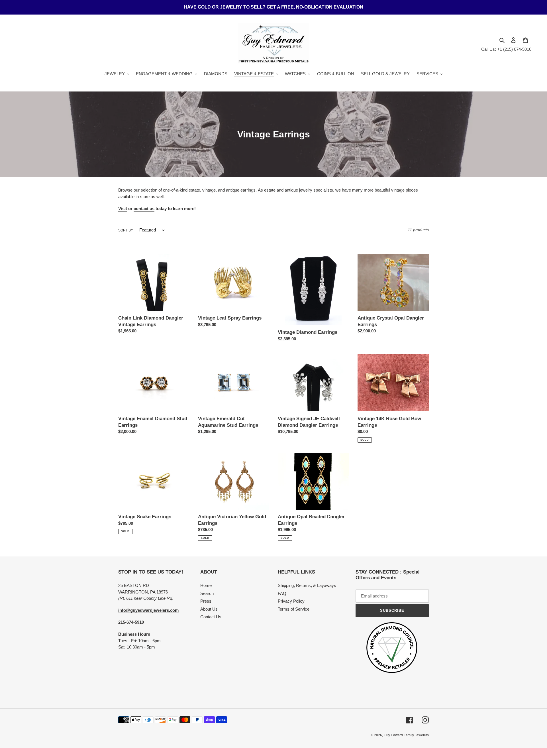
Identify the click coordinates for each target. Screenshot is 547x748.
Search (207, 593)
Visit (122, 208)
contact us (144, 208)
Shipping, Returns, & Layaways (307, 585)
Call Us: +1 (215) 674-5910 (506, 49)
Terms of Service (293, 609)
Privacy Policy (291, 601)
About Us (209, 609)
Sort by (125, 230)
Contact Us (210, 616)
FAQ (282, 593)
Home (206, 585)
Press (205, 601)
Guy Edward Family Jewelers (406, 735)
